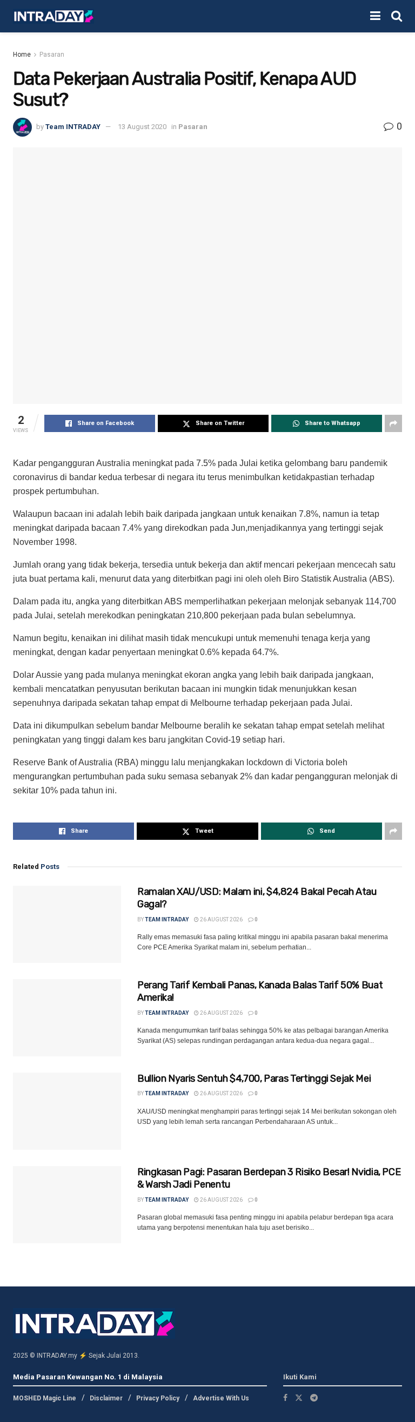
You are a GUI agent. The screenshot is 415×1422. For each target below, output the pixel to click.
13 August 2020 (142, 127)
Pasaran (51, 54)
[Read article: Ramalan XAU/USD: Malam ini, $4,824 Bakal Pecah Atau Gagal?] (67, 924)
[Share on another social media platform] (393, 423)
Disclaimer (106, 1398)
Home (22, 54)
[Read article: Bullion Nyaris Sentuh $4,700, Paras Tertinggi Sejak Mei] (67, 1111)
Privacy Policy (157, 1398)
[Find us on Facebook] (285, 1398)
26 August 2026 (221, 919)
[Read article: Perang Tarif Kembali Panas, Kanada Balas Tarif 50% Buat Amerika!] (67, 1017)
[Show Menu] (375, 16)
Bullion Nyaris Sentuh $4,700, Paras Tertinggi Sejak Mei (254, 1078)
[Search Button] (396, 16)
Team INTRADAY (73, 127)
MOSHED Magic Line (44, 1398)
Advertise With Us (221, 1398)
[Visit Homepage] (53, 16)
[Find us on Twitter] (299, 1398)
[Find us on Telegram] (314, 1398)
